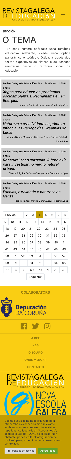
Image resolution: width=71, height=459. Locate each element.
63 (47, 263)
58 (7, 263)
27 (15, 235)
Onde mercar (35, 360)
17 (65, 222)
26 (7, 235)
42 (7, 249)
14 (42, 222)
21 (30, 228)
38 (40, 242)
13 (34, 222)
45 (31, 249)
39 (48, 242)
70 (40, 270)
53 (31, 256)
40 (56, 242)
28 (23, 235)
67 (15, 270)
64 (56, 263)
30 (40, 235)
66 (7, 270)
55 (47, 256)
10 (12, 222)
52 (23, 256)
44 (23, 249)
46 (40, 249)
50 (7, 256)
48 (56, 249)
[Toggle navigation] (63, 14)
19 (15, 228)
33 (64, 235)
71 (47, 270)
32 (55, 235)
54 (39, 256)
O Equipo (35, 352)
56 (56, 256)
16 (57, 222)
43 (15, 249)
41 (64, 242)
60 (23, 263)
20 (23, 228)
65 (64, 263)
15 (50, 222)
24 (55, 228)
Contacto (35, 367)
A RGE (35, 338)
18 (7, 228)
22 (39, 228)
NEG (35, 345)
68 (23, 270)
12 (27, 222)
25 (63, 228)
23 (47, 228)
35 (15, 242)
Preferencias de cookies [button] (20, 450)
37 (31, 242)
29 (31, 235)
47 (48, 249)
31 (47, 235)
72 (55, 270)
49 (64, 249)
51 (15, 256)
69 (32, 270)
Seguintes (35, 277)
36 (23, 242)
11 (19, 222)
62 (39, 263)
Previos (10, 215)
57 (64, 256)
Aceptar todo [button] (47, 450)
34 (7, 242)
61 (31, 263)
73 (63, 270)
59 (15, 263)
